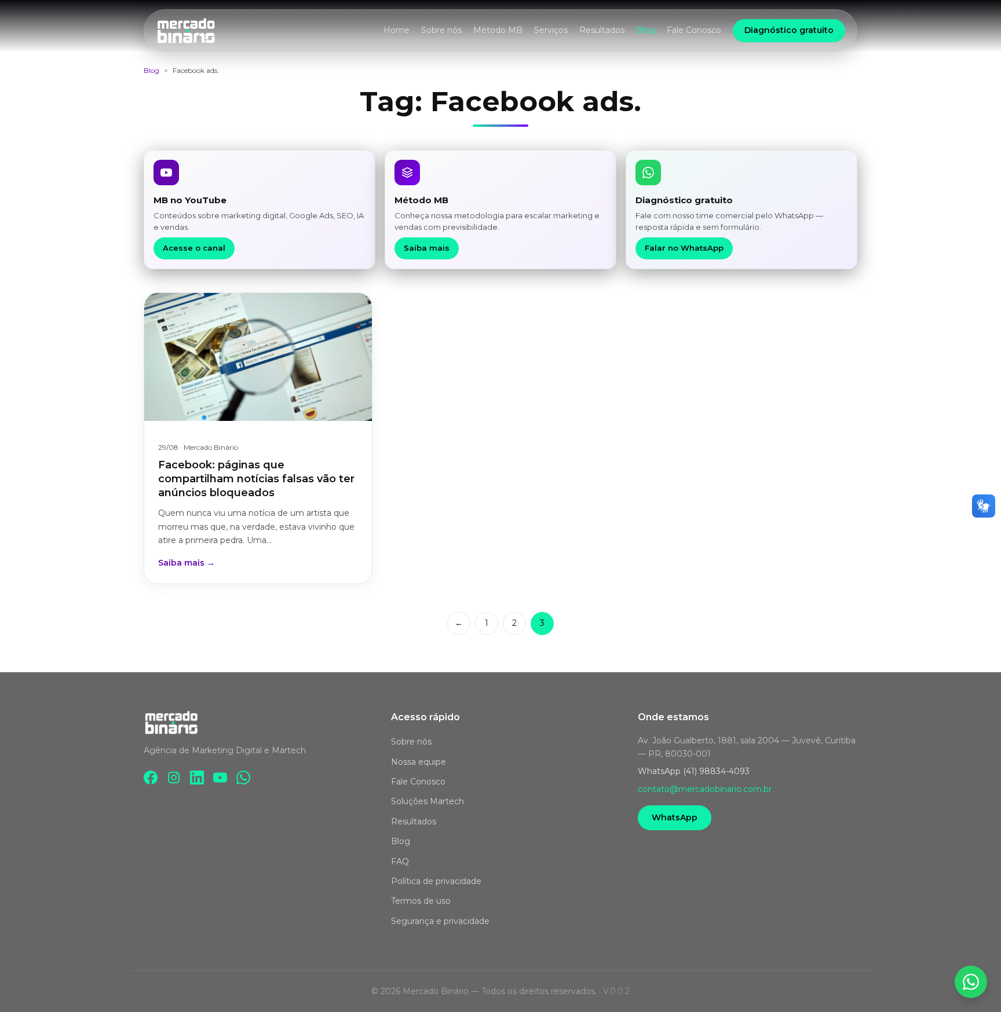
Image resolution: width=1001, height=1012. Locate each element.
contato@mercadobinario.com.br (705, 789)
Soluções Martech (427, 801)
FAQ (400, 861)
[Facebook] (151, 777)
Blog (645, 30)
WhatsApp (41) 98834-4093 (694, 771)
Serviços (551, 30)
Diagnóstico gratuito (789, 30)
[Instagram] (174, 777)
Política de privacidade (436, 881)
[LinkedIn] (197, 777)
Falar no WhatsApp (684, 247)
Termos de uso (421, 901)
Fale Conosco (694, 30)
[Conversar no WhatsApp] (971, 982)
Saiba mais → (186, 563)
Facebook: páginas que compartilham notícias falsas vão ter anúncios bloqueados (256, 479)
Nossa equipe (418, 762)
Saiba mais (427, 247)
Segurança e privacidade (440, 921)
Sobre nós (441, 30)
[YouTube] (220, 777)
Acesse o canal (194, 247)
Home (396, 30)
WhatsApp (674, 817)
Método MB (498, 30)
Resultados (601, 30)
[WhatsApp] (243, 777)
